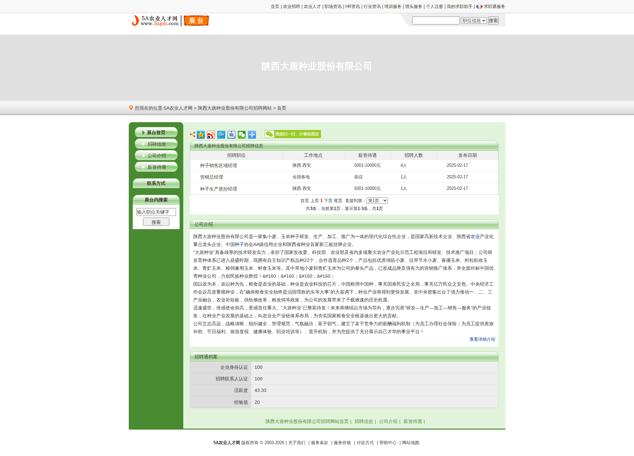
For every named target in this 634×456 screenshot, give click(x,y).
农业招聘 (291, 6)
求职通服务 (494, 6)
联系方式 (156, 183)
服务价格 (342, 442)
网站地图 (410, 442)
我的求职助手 (460, 6)
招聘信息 (157, 144)
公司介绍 (157, 155)
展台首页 (156, 132)
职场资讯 (333, 6)
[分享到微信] (242, 135)
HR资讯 (352, 6)
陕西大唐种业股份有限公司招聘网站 (235, 108)
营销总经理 (211, 177)
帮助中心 (388, 442)
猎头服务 (413, 6)
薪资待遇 (157, 167)
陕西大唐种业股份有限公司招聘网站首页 (307, 421)
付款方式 (365, 442)
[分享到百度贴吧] (232, 135)
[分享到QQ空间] (201, 135)
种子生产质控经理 (218, 189)
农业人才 (312, 6)
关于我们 (296, 442)
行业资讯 (372, 6)
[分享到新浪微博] (211, 135)
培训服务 (393, 6)
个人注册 (434, 6)
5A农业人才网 (178, 108)
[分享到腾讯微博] (221, 135)
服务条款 (319, 442)
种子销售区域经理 (218, 165)
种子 (239, 244)
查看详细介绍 (482, 339)
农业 (475, 236)
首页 (275, 6)
